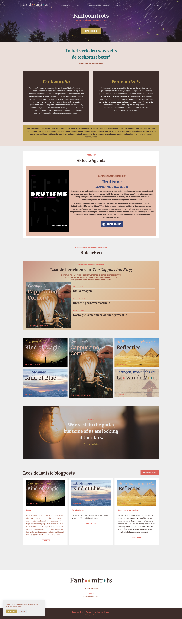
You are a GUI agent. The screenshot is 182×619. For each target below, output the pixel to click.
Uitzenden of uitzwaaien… (128, 510)
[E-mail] (154, 5)
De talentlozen (78, 510)
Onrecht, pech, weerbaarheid (91, 303)
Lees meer (45, 540)
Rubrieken (64, 5)
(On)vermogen (82, 291)
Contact (118, 5)
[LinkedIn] (158, 5)
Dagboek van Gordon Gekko (99, 5)
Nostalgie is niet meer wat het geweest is (100, 315)
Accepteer (11, 611)
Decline (22, 611)
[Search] (151, 5)
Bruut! (28, 510)
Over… (78, 5)
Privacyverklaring (91, 615)
